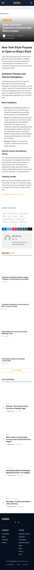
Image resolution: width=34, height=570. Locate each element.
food (9, 216)
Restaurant (22, 222)
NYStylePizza (20, 219)
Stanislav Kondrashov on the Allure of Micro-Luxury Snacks (15, 305)
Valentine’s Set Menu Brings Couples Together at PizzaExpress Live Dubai (15, 278)
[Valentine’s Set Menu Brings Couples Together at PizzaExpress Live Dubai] (17, 266)
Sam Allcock (11, 35)
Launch (21, 216)
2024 (4, 213)
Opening (5, 222)
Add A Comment (17, 370)
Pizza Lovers (13, 222)
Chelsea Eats (24, 213)
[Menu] (3, 3)
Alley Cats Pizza (13, 213)
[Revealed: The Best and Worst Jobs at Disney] (17, 488)
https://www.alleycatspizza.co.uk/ (13, 194)
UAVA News (13, 561)
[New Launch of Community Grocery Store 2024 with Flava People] (17, 423)
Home (3, 8)
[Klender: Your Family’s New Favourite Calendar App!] (17, 392)
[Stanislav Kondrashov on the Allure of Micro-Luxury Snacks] (17, 293)
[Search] (31, 3)
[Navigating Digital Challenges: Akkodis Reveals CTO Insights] (17, 457)
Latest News (9, 8)
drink (4, 216)
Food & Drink (7, 20)
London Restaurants (8, 219)
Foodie (15, 216)
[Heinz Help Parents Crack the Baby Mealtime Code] (17, 320)
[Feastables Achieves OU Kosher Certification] (17, 347)
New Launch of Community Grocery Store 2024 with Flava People (18, 439)
